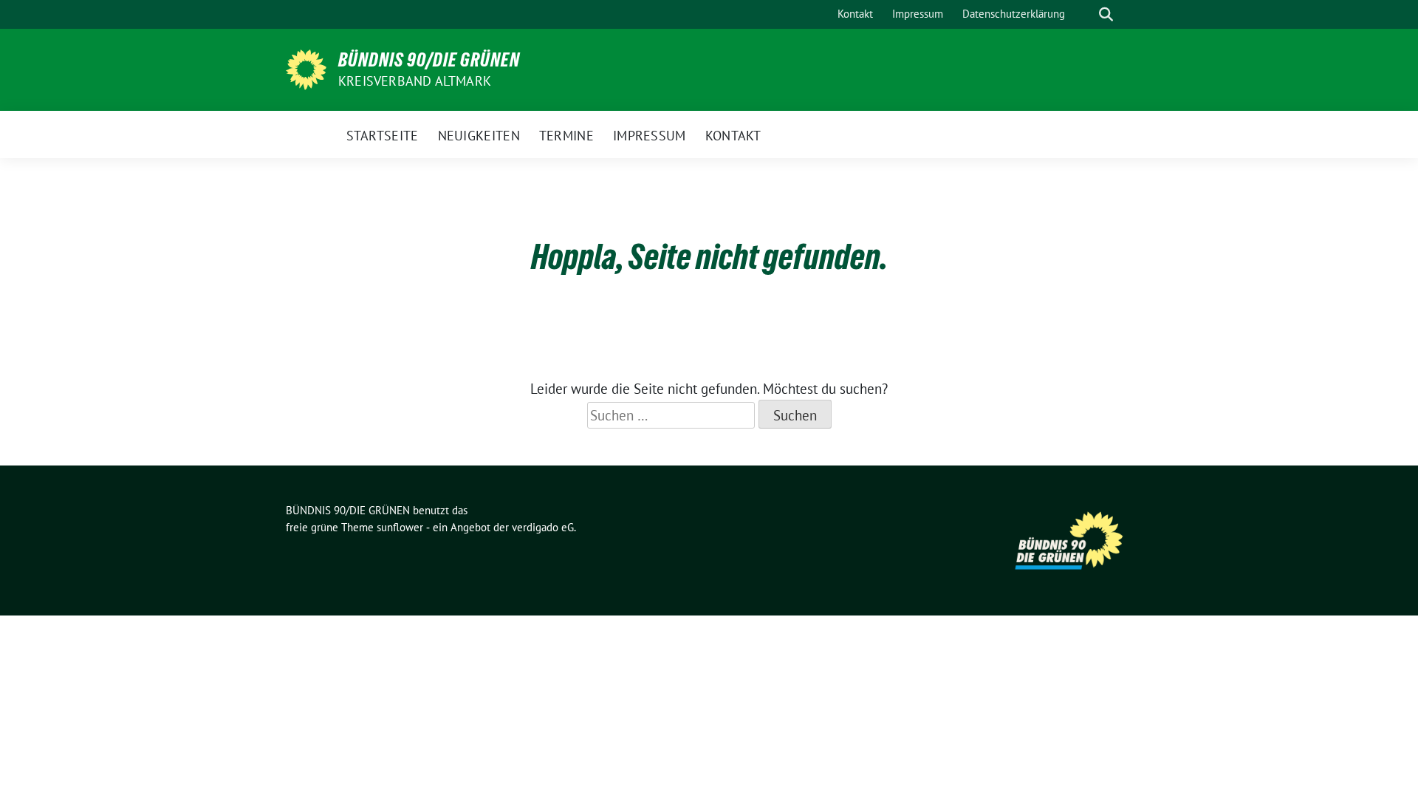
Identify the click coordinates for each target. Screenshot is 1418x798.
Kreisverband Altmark (414, 80)
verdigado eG (543, 527)
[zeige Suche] (1106, 14)
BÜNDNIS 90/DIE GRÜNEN (429, 60)
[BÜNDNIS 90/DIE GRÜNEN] (306, 68)
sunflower (400, 527)
